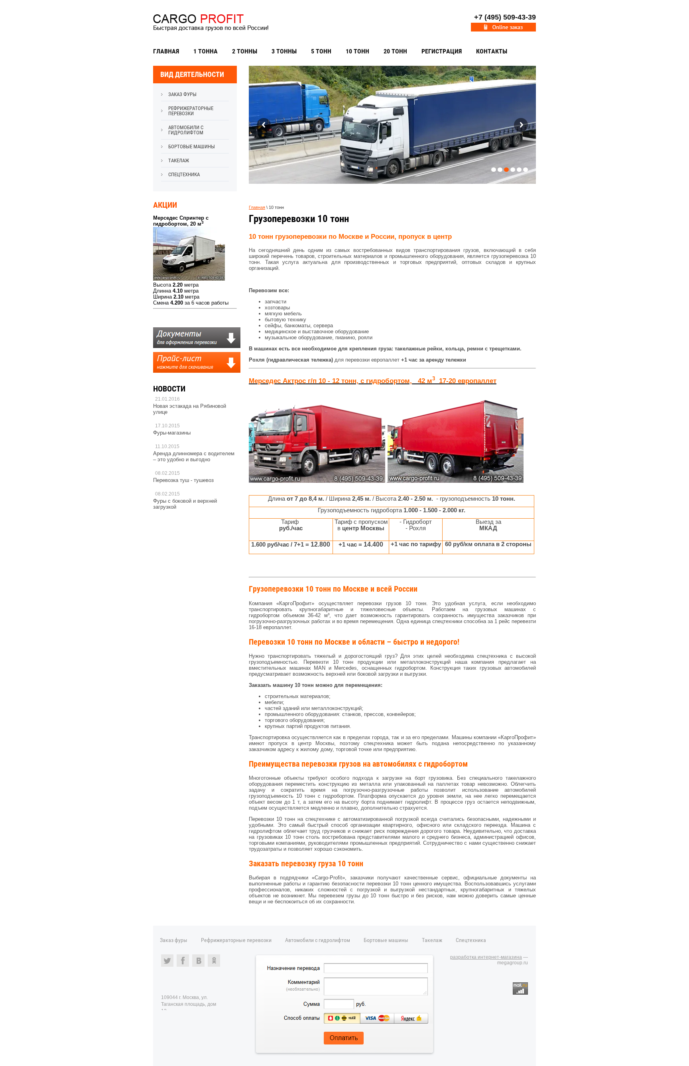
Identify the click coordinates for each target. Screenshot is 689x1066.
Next (521, 125)
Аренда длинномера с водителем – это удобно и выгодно (193, 456)
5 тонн (321, 51)
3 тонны (284, 51)
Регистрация (441, 51)
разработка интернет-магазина (486, 957)
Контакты (491, 51)
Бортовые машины (191, 146)
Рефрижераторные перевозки (190, 110)
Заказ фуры (182, 94)
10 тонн (357, 51)
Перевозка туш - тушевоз (183, 480)
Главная (166, 51)
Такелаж (178, 160)
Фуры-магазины (172, 433)
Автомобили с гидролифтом (185, 130)
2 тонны (244, 51)
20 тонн (395, 51)
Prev (264, 125)
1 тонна (205, 51)
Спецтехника (184, 174)
